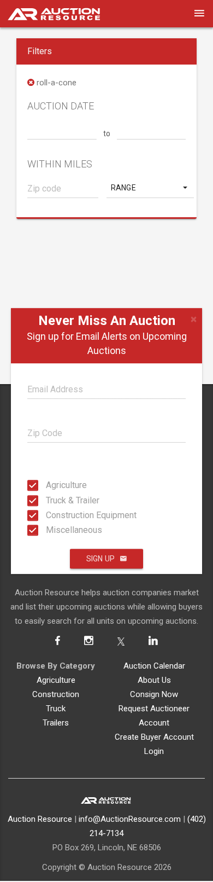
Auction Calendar (154, 666)
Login (154, 751)
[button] (150, 188)
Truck (56, 708)
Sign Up (100, 558)
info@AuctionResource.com (130, 819)
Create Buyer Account (154, 737)
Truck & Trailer (49, 500)
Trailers (56, 723)
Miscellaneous (49, 530)
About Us (154, 680)
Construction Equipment (49, 515)
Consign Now (154, 694)
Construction (55, 694)
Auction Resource (40, 819)
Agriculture (49, 485)
